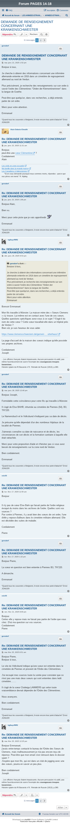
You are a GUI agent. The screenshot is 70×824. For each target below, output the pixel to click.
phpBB (27, 819)
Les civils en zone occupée (13, 166)
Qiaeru (47, 821)
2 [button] (40, 40)
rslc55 (4, 476)
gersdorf (5, 46)
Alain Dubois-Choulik (19, 129)
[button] (44, 40)
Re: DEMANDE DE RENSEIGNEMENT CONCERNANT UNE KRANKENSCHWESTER (34, 141)
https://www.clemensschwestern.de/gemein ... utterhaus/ (29, 334)
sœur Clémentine (23, 153)
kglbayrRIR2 (13, 240)
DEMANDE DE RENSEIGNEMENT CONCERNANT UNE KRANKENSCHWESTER (27, 25)
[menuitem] (9, 10)
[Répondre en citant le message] (60, 49)
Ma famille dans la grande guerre (15, 168)
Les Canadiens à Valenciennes (14, 171)
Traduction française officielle (31, 821)
